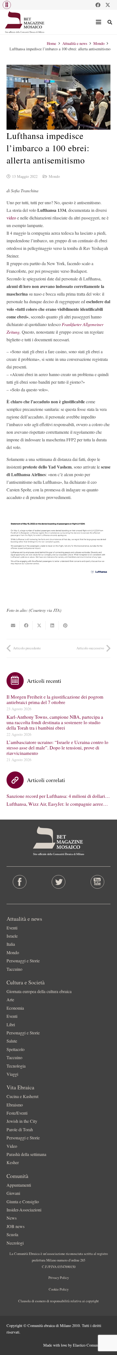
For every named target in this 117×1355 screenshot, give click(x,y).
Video (12, 1146)
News (12, 1218)
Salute (12, 1041)
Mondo (54, 176)
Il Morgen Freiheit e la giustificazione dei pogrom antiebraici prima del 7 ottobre (55, 699)
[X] (108, 5)
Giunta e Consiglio (23, 1201)
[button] (6, 5)
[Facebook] (98, 5)
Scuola (12, 1234)
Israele (12, 936)
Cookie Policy (59, 1289)
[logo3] (24, 22)
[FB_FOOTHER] (19, 882)
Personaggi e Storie (23, 960)
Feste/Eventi (17, 1113)
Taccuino (14, 969)
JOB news (15, 1226)
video (11, 218)
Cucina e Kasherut (22, 1096)
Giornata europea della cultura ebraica (39, 991)
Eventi (12, 928)
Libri (11, 1024)
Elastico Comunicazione (91, 1345)
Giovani (13, 1193)
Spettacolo (15, 1049)
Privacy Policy (58, 1277)
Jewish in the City (22, 1121)
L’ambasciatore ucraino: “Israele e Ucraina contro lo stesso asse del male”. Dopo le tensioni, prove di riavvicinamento (57, 747)
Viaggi (12, 1074)
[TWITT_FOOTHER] (58, 882)
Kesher (13, 1162)
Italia (11, 944)
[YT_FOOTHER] (97, 882)
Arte (10, 999)
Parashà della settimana (26, 1154)
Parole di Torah (20, 1129)
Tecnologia (16, 1066)
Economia (15, 1008)
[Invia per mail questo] (13, 625)
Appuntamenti (19, 1185)
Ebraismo (15, 1105)
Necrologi (15, 1243)
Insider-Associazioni (24, 1210)
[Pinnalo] (65, 625)
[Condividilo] (26, 625)
